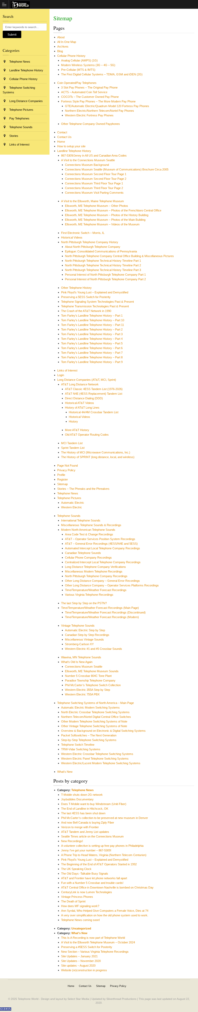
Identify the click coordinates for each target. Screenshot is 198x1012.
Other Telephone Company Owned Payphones (90, 123)
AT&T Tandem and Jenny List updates (85, 831)
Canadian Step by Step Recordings (87, 634)
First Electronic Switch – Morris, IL (82, 232)
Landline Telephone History (74, 150)
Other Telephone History (76, 287)
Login (60, 375)
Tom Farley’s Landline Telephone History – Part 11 (92, 324)
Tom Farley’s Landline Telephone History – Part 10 (92, 320)
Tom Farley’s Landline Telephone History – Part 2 (92, 329)
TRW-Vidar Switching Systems (80, 749)
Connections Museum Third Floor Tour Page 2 (94, 188)
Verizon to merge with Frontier (80, 827)
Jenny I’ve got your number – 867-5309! (86, 850)
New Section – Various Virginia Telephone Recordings (95, 951)
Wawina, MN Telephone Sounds (81, 657)
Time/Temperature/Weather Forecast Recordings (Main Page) (100, 607)
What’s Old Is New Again (76, 662)
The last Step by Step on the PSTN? (84, 603)
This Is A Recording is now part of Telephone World (93, 937)
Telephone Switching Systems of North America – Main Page (95, 702)
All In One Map (66, 41)
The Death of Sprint (73, 901)
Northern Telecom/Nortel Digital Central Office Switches (96, 716)
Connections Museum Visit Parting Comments (94, 192)
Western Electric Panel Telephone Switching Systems (95, 758)
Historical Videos (71, 237)
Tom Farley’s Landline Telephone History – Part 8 (92, 357)
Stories (13, 135)
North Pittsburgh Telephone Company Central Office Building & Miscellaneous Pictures (119, 256)
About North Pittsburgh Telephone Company (92, 246)
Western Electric (71, 507)
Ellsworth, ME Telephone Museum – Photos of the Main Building (105, 219)
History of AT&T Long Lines (82, 407)
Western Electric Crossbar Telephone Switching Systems (97, 754)
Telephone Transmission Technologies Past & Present (95, 306)
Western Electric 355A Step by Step (87, 689)
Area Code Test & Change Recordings (89, 534)
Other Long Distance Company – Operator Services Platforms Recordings (112, 585)
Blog (60, 51)
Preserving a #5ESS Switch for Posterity (86, 947)
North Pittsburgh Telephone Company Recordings (96, 576)
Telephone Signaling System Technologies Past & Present (97, 301)
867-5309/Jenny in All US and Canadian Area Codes (94, 155)
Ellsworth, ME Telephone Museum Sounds (92, 671)
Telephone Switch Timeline (77, 744)
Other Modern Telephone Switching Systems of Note (94, 721)
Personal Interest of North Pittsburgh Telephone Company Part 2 (105, 279)
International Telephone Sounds (80, 520)
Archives (62, 46)
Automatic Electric (72, 502)
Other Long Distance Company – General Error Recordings (102, 580)
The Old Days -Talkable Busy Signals (84, 873)
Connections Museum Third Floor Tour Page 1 (94, 183)
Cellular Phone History (71, 55)
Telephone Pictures (69, 498)
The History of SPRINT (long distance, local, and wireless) (97, 457)
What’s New (65, 771)
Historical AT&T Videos (79, 403)
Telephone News (67, 493)
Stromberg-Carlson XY (79, 644)
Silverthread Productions (121, 998)
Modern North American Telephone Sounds (88, 529)
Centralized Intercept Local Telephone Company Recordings (103, 562)
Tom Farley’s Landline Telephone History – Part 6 (92, 348)
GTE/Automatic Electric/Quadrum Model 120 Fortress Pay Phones (107, 106)
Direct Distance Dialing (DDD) (84, 398)
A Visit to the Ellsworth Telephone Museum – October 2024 (98, 942)
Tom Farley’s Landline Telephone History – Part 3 (92, 334)
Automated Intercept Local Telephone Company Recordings (102, 548)
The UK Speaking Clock (76, 869)
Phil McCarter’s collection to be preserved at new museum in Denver (104, 817)
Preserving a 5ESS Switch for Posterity (86, 297)
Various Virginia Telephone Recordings (89, 594)
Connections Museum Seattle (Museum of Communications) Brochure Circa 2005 (116, 169)
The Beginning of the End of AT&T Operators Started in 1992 (99, 864)
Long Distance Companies (26, 101)
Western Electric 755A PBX (82, 694)
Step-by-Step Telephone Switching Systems (88, 740)
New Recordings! (72, 841)
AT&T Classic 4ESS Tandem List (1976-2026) (94, 389)
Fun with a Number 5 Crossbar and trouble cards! (92, 882)
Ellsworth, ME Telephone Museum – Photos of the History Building (106, 215)
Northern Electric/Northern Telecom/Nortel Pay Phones (99, 110)
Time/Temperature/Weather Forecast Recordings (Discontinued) (105, 612)
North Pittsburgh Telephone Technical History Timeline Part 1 (103, 260)
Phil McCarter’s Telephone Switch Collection (93, 685)
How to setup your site (71, 146)
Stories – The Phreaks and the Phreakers (83, 488)
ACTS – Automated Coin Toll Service (84, 92)
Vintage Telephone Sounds (78, 625)
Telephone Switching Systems (19, 90)
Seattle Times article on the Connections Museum (92, 836)
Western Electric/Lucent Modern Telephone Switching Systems (100, 763)
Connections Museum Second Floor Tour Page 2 (95, 178)
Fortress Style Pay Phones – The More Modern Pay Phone (98, 101)
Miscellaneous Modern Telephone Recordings (93, 571)
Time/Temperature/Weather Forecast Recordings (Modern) (102, 617)
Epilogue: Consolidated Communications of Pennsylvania (101, 251)
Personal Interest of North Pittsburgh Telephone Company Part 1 (105, 274)
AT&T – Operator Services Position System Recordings (100, 539)
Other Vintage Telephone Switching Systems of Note (94, 726)
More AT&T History (77, 430)
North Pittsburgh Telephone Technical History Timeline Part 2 (103, 265)
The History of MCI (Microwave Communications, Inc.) (95, 452)
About (61, 37)
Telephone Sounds (68, 515)
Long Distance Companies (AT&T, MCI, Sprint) (86, 379)
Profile (61, 474)
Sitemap (62, 484)
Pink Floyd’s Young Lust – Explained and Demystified (94, 292)
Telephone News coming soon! (80, 920)
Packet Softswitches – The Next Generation (88, 735)
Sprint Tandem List (72, 447)
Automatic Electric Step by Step (85, 630)
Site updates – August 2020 (78, 965)
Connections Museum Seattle (83, 666)
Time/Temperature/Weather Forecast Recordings (95, 590)
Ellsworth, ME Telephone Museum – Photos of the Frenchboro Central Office (113, 210)
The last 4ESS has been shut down (83, 813)
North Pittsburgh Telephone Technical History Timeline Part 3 (103, 270)
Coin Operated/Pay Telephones (76, 82)
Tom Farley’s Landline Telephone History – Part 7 (92, 352)
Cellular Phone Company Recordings (88, 557)
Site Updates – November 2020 (81, 961)
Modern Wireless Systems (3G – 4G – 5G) (88, 65)
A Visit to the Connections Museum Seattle (88, 160)
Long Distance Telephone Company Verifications (95, 566)
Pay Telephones (19, 118)
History (73, 421)
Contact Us (64, 137)
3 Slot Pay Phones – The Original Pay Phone (89, 87)
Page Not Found (67, 465)
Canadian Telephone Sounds (83, 553)
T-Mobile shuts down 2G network (82, 794)
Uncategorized (81, 928)
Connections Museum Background (87, 164)
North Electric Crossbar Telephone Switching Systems (95, 712)
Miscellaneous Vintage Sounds (84, 639)
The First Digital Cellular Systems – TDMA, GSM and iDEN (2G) (102, 74)
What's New (79, 933)
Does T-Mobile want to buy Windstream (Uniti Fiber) (93, 804)
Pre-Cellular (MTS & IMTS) (78, 69)
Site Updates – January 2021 (79, 956)
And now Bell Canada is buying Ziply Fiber (87, 822)
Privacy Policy (66, 470)
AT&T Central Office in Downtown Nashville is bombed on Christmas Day (107, 887)
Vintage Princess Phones (77, 896)
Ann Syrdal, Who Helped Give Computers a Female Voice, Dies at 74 (104, 910)
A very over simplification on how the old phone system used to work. (104, 915)
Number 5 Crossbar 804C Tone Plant (88, 675)
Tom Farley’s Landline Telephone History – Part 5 (92, 343)
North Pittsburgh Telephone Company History (89, 242)
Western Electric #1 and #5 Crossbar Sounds (93, 648)
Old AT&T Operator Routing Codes (87, 434)
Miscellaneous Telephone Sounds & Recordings (91, 525)
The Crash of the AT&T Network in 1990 (86, 311)
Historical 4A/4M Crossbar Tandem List (93, 412)
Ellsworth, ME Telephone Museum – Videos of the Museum (102, 224)
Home (61, 141)
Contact (62, 132)
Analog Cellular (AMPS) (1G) (79, 60)
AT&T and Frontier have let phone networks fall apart (94, 878)
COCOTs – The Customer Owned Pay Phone (90, 96)
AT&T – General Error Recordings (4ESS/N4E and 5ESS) (101, 543)
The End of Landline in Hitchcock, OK (84, 808)
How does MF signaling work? (80, 906)
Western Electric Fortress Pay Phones (89, 115)
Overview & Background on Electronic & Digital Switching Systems (103, 730)
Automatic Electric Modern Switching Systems (90, 707)
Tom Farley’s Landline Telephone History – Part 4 (92, 338)
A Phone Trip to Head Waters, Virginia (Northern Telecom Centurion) (103, 855)
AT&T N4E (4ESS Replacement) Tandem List (93, 393)
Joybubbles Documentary (77, 799)
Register (62, 479)
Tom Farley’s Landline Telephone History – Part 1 (92, 315)
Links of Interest (67, 370)
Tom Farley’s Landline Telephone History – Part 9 (92, 362)
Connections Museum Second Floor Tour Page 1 (95, 174)
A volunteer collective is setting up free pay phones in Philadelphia (102, 845)
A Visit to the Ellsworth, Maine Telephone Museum (92, 201)
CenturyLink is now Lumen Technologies (86, 892)
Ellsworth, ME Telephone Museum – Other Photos (96, 205)
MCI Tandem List (72, 443)
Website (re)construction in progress (84, 970)
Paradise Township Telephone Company (90, 680)
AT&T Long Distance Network (80, 384)
